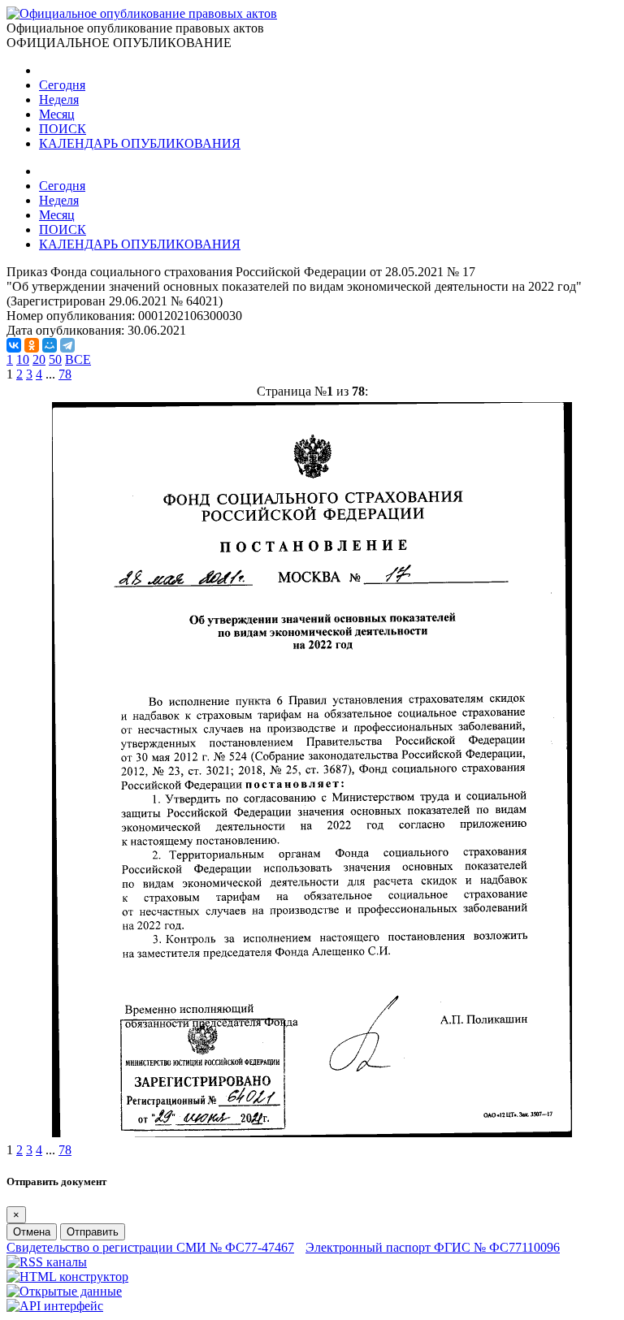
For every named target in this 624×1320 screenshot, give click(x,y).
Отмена (31, 1232)
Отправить (93, 1232)
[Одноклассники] (31, 345)
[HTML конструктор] (67, 1276)
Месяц (57, 114)
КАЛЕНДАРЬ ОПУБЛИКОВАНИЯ (139, 143)
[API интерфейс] (54, 1306)
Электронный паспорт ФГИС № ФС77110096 (433, 1247)
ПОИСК (62, 129)
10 (22, 359)
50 (55, 359)
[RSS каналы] (46, 1262)
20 (39, 359)
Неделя (59, 99)
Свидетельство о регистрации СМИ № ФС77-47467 (150, 1247)
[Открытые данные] (64, 1291)
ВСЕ (78, 359)
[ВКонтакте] (13, 345)
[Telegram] (67, 345)
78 (65, 374)
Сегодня (62, 85)
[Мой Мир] (49, 345)
